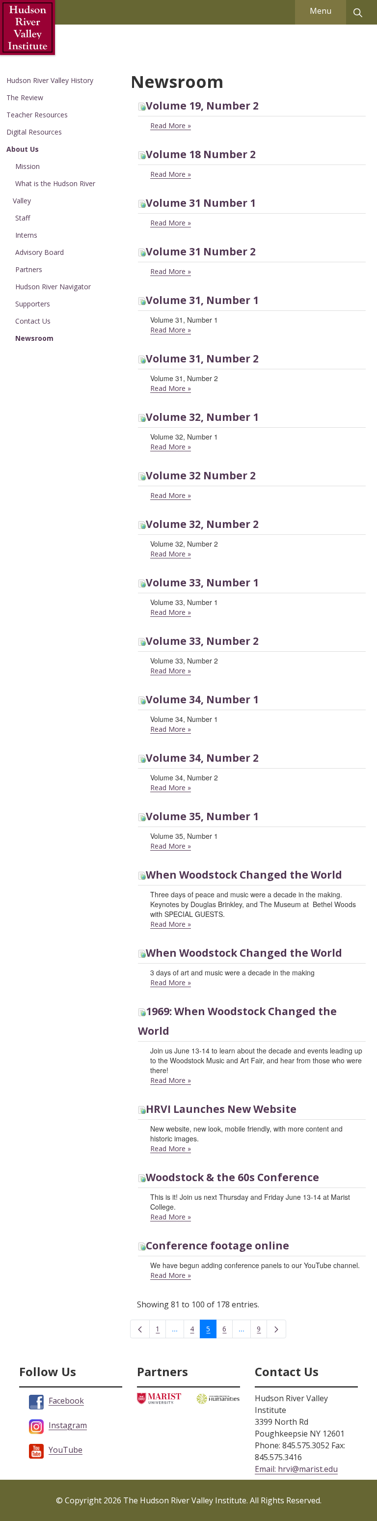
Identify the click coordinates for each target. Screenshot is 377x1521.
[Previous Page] (140, 1329)
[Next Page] (276, 1329)
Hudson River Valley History (49, 80)
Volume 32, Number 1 (202, 417)
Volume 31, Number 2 (202, 358)
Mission (27, 166)
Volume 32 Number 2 (201, 475)
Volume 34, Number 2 (202, 758)
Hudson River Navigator (53, 286)
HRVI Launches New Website (221, 1109)
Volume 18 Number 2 (201, 154)
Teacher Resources (37, 114)
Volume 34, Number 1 (202, 699)
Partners (28, 269)
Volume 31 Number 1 (201, 203)
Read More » (170, 125)
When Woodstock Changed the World (244, 875)
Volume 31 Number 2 (201, 251)
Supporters (32, 303)
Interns (26, 235)
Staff (22, 217)
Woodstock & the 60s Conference (232, 1177)
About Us (22, 149)
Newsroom (34, 338)
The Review (24, 97)
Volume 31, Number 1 (202, 300)
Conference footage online (217, 1245)
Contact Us (33, 321)
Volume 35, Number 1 (202, 816)
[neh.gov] (218, 1398)
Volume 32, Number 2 (202, 524)
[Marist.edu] (159, 1397)
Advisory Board (39, 252)
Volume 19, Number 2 (202, 105)
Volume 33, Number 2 (202, 641)
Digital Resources (34, 132)
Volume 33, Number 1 (202, 582)
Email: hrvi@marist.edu (296, 1469)
